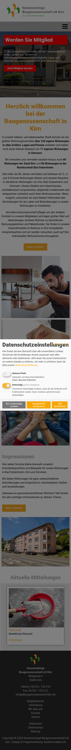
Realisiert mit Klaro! (60, 344)
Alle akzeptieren (60, 404)
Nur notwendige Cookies (14, 404)
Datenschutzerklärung (26, 365)
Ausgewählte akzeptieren (38, 404)
